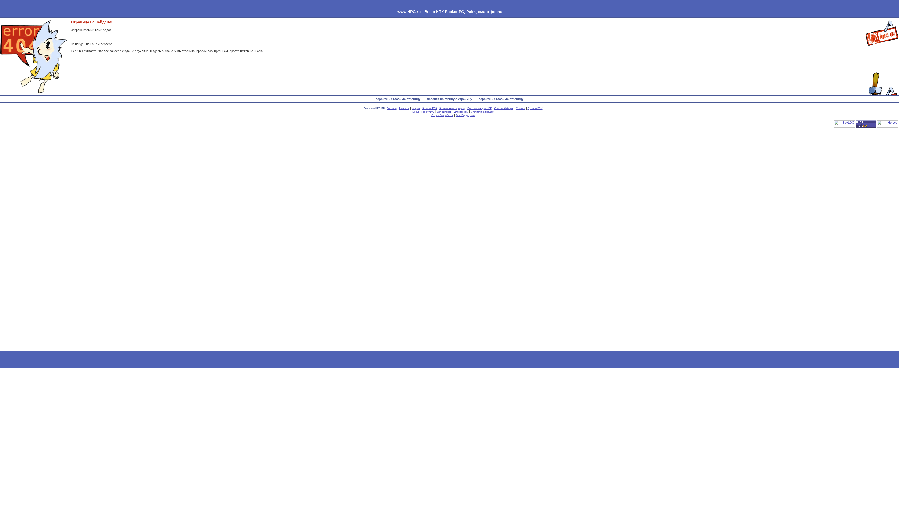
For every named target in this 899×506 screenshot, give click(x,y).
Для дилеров (444, 111)
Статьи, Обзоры (503, 108)
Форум (416, 108)
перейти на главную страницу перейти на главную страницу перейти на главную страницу (449, 99)
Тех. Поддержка (465, 115)
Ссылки (520, 108)
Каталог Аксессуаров (452, 108)
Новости (404, 108)
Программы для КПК (479, 108)
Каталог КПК (429, 108)
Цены (415, 111)
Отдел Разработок (442, 115)
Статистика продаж (482, 111)
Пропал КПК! (535, 108)
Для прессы (461, 111)
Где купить (427, 111)
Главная (392, 108)
